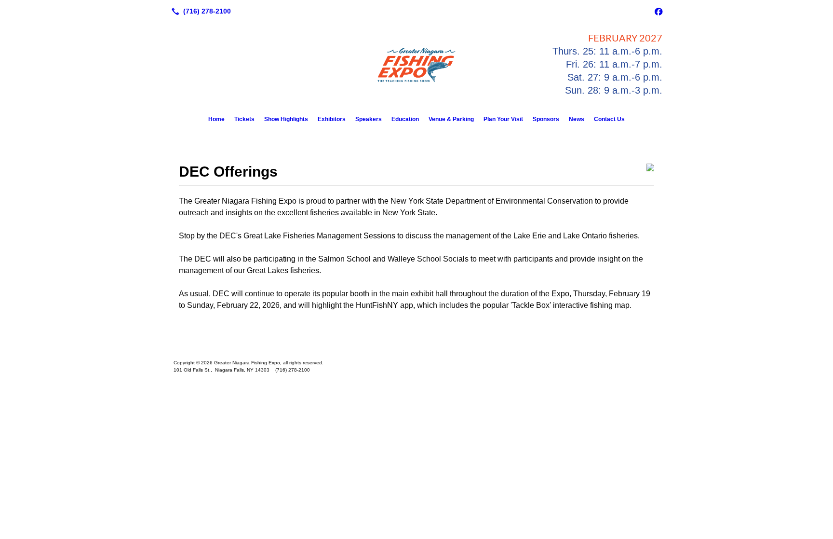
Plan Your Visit (503, 119)
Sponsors (546, 119)
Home (216, 119)
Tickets (244, 119)
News (576, 119)
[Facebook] (658, 11)
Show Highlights (286, 119)
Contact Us (609, 119)
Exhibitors (332, 119)
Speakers (368, 119)
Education (405, 119)
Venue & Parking (451, 119)
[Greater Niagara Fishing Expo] (416, 347)
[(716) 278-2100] (199, 11)
